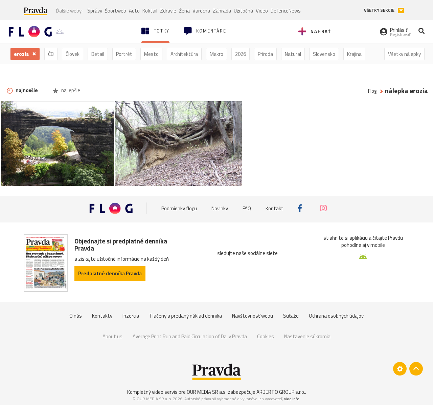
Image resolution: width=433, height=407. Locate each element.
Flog (372, 90)
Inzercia (130, 315)
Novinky (219, 208)
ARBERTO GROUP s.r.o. (280, 392)
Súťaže (291, 315)
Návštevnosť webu (252, 315)
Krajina (354, 54)
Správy (94, 11)
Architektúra (184, 54)
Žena (184, 11)
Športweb (115, 11)
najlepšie (70, 90)
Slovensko (324, 54)
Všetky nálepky (404, 54)
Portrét (124, 54)
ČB (51, 54)
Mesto (151, 54)
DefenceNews (286, 11)
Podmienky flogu (179, 208)
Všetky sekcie (379, 10)
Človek (72, 54)
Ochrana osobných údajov (336, 315)
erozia (22, 54)
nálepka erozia (406, 91)
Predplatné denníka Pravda (110, 273)
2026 (240, 54)
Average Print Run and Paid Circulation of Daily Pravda (190, 336)
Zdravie (168, 11)
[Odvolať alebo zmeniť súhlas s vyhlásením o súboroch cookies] (400, 369)
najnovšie (26, 90)
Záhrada (222, 11)
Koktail (149, 11)
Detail (97, 54)
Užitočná (243, 11)
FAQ (247, 208)
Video (262, 11)
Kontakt (274, 208)
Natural (293, 54)
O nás (75, 315)
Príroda (265, 54)
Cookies (265, 336)
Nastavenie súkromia (307, 336)
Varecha (201, 11)
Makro (216, 54)
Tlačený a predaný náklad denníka (185, 315)
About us (112, 336)
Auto (134, 11)
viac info (291, 398)
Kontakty (102, 315)
